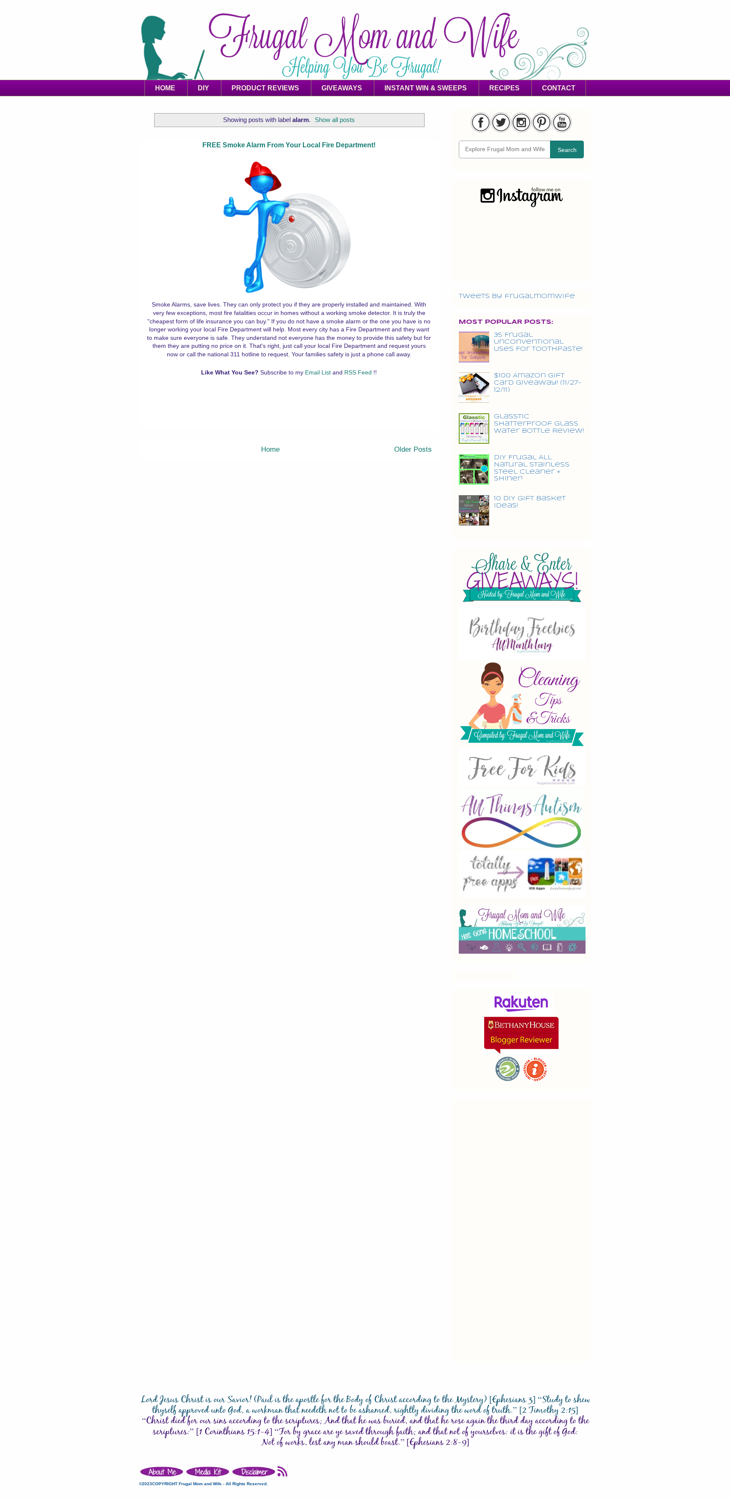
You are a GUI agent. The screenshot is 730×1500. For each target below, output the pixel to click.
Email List (318, 372)
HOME (165, 88)
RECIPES (504, 88)
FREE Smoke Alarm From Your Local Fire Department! (289, 145)
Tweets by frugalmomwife (517, 296)
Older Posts (413, 449)
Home (270, 449)
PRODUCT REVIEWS (265, 88)
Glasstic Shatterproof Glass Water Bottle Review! (539, 424)
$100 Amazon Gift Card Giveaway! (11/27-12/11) (537, 383)
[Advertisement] (289, 410)
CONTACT (558, 88)
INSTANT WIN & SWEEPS (425, 88)
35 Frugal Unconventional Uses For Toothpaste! (538, 342)
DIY (203, 88)
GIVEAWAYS (341, 88)
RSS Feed (358, 372)
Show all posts (335, 119)
